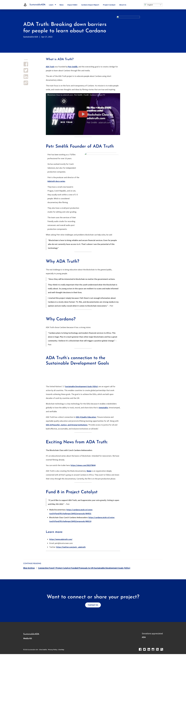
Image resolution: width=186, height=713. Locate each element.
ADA (144, 637)
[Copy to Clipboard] (25, 82)
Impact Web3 (72, 5)
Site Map (61, 650)
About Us (122, 5)
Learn (51, 5)
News (62, 5)
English (150, 5)
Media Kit (27, 638)
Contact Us (93, 604)
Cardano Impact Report (90, 5)
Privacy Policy (52, 650)
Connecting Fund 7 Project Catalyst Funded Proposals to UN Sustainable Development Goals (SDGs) (84, 568)
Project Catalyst (109, 5)
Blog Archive (29, 568)
